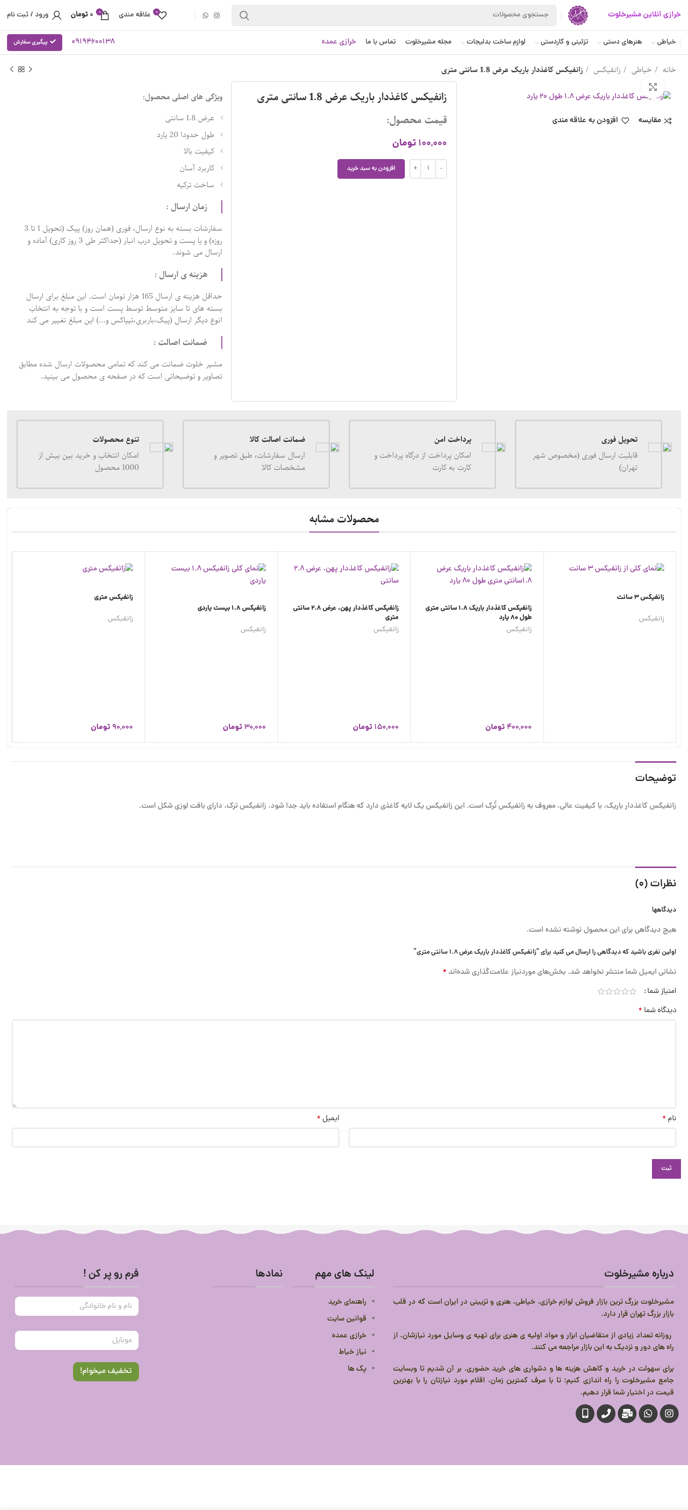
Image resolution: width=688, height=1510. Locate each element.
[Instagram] (669, 1413)
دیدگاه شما (657, 1010)
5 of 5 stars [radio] (601, 991)
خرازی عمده (339, 42)
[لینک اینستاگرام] (216, 15)
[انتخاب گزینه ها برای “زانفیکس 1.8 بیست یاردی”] (154, 569)
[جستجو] (244, 15)
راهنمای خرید (346, 1302)
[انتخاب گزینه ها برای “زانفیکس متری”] (21, 569)
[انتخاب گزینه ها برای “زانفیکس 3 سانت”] (553, 569)
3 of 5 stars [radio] (617, 991)
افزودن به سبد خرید (371, 169)
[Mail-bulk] (627, 1413)
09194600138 (93, 42)
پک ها (357, 1369)
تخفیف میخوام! (106, 1371)
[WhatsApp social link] (205, 15)
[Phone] (606, 1413)
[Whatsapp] (648, 1413)
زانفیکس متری (113, 597)
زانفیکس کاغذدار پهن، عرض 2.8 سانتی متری (346, 613)
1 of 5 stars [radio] (633, 991)
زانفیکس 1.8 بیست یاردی (232, 608)
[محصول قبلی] (30, 69)
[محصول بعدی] (11, 69)
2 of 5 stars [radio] (625, 991)
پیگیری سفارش (31, 42)
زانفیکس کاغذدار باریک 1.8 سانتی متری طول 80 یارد (478, 613)
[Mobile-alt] (585, 1413)
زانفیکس (606, 70)
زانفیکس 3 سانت (640, 597)
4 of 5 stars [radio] (609, 991)
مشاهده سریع (420, 590)
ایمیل (328, 1118)
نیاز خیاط (352, 1352)
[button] (420, 569)
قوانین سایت (345, 1319)
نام (669, 1118)
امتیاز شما (661, 991)
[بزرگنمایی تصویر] (653, 87)
